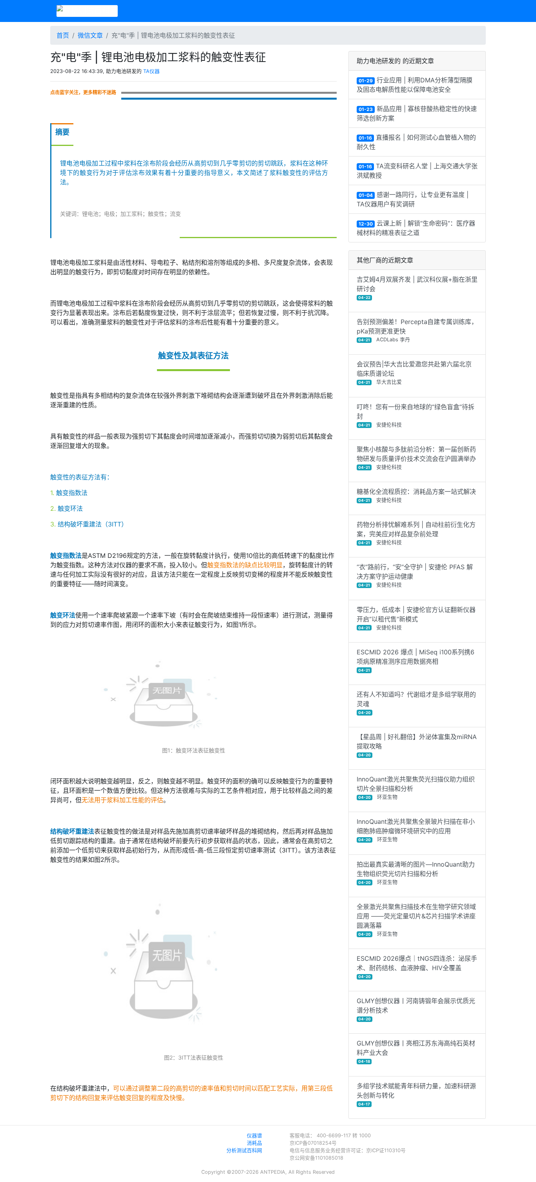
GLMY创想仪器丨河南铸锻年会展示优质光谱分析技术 (416, 1009)
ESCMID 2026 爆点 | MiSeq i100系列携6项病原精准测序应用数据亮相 (415, 660)
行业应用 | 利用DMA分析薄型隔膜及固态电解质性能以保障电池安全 (414, 84)
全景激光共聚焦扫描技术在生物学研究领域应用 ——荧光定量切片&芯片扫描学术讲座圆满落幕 (416, 920)
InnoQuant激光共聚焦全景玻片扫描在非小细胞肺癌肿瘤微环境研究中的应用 (416, 830)
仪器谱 (254, 1135)
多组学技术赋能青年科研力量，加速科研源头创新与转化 (416, 1094)
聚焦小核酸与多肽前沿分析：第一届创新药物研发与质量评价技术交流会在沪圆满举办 (416, 457)
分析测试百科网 (244, 1150)
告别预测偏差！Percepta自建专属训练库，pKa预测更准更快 (417, 330)
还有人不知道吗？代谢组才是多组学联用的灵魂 (416, 702)
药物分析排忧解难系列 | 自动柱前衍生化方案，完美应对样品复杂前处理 (416, 533)
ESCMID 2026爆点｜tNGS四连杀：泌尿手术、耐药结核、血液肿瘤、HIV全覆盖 (417, 966)
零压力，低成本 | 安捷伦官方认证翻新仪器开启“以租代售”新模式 (416, 618)
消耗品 (254, 1143)
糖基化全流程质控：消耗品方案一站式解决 (416, 495)
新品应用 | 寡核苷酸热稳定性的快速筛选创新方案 (417, 113)
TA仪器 (151, 71)
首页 (63, 35)
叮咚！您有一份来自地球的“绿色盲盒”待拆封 (415, 415)
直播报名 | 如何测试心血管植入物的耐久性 (416, 142)
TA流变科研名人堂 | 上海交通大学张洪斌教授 (417, 170)
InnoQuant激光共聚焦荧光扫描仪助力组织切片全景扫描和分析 (416, 787)
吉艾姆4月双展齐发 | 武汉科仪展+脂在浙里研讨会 (417, 287)
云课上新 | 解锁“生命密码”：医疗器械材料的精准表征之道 (416, 228)
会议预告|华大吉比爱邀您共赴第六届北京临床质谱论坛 (414, 372)
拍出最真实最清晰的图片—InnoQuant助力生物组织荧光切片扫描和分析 (416, 872)
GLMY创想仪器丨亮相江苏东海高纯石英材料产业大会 (416, 1051)
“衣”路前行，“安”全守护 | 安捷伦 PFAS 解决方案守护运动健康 (415, 575)
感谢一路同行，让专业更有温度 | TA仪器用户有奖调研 (413, 199)
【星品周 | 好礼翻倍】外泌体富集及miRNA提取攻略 (417, 745)
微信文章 (90, 35)
